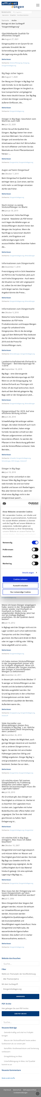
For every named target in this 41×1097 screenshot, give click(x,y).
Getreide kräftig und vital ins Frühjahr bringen (17, 1034)
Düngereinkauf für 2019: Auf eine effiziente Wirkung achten (18, 412)
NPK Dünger (15, 461)
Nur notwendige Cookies (20, 592)
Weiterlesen (6, 59)
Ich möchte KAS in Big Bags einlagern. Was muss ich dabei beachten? (16, 839)
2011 (19, 675)
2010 (20, 735)
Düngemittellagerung (9, 66)
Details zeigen (28, 572)
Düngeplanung (15, 713)
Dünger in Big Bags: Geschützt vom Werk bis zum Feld (19, 119)
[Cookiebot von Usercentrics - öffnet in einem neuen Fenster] (28, 503)
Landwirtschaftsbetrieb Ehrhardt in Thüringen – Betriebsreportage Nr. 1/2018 (19, 363)
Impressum (7, 1090)
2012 (13, 623)
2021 (16, 39)
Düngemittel (14, 162)
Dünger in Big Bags (11, 468)
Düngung (26, 63)
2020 (15, 77)
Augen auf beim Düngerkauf (15, 170)
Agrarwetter (5, 15)
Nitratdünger (6, 461)
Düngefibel (13, 15)
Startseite (5, 20)
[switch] (35, 549)
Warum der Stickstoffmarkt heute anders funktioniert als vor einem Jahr (19, 1042)
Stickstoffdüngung (16, 63)
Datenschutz (17, 1090)
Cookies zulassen (20, 579)
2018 (18, 267)
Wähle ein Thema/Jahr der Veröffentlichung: (19, 974)
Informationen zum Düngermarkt (18, 263)
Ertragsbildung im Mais (13, 1056)
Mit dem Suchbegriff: (10, 984)
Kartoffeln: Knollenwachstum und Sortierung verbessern (20, 1050)
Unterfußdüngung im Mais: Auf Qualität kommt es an (18, 1063)
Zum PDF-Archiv (20, 1014)
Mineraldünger (30, 256)
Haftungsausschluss (29, 1090)
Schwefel (13, 458)
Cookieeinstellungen (20, 1093)
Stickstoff (23, 461)
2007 (17, 845)
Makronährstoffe (8, 1078)
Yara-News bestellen (22, 15)
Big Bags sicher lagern (12, 73)
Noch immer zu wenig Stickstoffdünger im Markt (14, 206)
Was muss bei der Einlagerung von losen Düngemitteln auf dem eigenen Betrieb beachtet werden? (18, 893)
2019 (16, 173)
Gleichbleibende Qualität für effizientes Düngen (15, 34)
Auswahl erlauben (20, 585)
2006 (12, 898)
